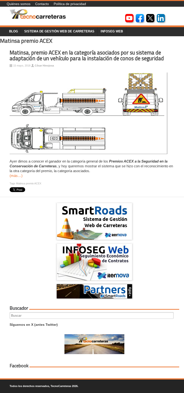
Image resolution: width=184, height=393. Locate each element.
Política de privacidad (70, 4)
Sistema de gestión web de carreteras (59, 31)
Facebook (19, 365)
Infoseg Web (112, 31)
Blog (13, 31)
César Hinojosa (44, 65)
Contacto (42, 4)
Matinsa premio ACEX (28, 183)
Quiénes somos (18, 4)
